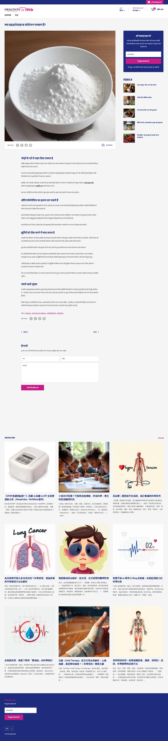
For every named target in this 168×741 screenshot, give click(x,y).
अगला (95, 332)
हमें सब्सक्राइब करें (156, 2)
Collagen (28, 313)
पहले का (25, 332)
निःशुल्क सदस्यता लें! (143, 61)
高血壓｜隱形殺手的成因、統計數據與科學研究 (137, 495)
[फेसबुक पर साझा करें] (17, 145)
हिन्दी (7, 728)
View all (161, 438)
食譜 (16, 15)
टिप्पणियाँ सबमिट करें (32, 388)
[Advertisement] (73, 420)
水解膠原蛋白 (51, 313)
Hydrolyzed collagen (39, 313)
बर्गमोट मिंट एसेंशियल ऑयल (144, 97)
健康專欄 (8, 15)
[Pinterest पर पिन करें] (21, 145)
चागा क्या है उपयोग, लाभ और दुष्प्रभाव (147, 110)
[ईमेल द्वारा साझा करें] (30, 145)
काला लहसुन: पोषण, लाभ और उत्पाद (146, 85)
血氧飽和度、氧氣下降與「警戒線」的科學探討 (29, 660)
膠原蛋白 (60, 313)
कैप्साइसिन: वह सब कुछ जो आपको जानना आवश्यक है (148, 136)
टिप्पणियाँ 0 (109, 145)
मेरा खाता (136, 10)
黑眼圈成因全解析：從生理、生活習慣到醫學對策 (84, 578)
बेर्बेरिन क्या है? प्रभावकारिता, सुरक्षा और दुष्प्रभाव (150, 122)
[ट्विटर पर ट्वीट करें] (26, 145)
